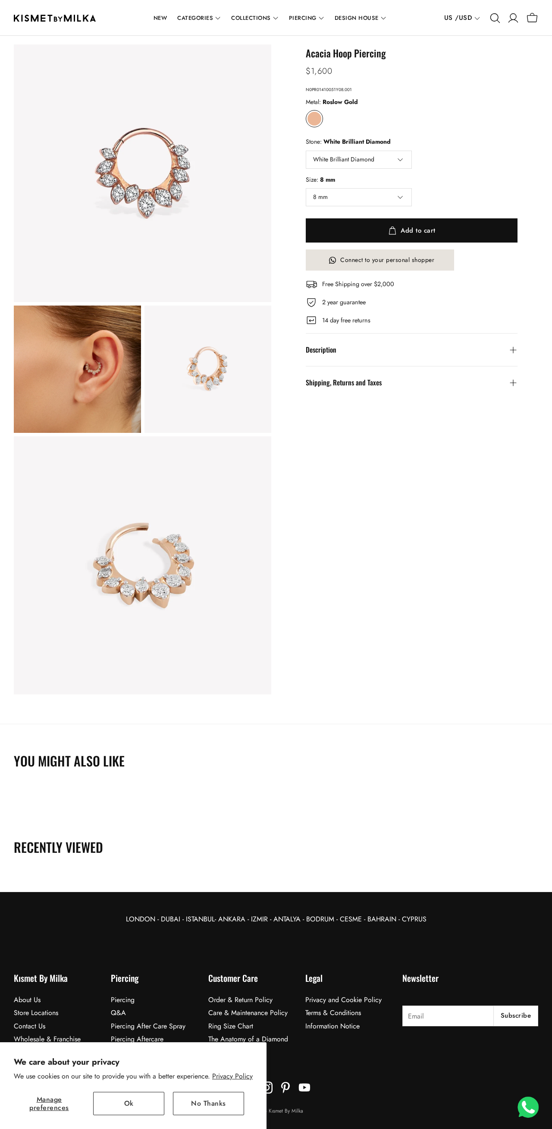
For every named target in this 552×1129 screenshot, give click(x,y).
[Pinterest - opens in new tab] (285, 1088)
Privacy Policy (232, 1076)
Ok (129, 1103)
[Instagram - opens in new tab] (266, 1088)
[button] (494, 18)
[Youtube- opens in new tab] (304, 1088)
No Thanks (208, 1103)
